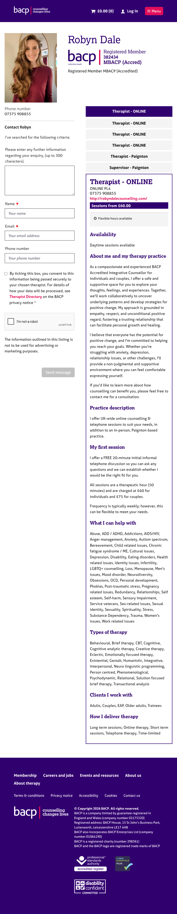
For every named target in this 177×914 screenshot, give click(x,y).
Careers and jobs (58, 775)
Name (10, 203)
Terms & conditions (29, 795)
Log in (132, 11)
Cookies (111, 795)
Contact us (132, 795)
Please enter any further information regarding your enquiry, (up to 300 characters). (35, 155)
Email (10, 226)
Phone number (17, 248)
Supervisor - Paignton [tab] (129, 167)
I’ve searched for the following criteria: (37, 137)
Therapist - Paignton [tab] (129, 156)
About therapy (27, 783)
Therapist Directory (25, 296)
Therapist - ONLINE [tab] (129, 111)
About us (133, 775)
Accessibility (88, 795)
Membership (25, 775)
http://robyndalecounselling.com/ (118, 198)
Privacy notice (62, 795)
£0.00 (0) (105, 11)
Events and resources (99, 775)
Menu (156, 11)
